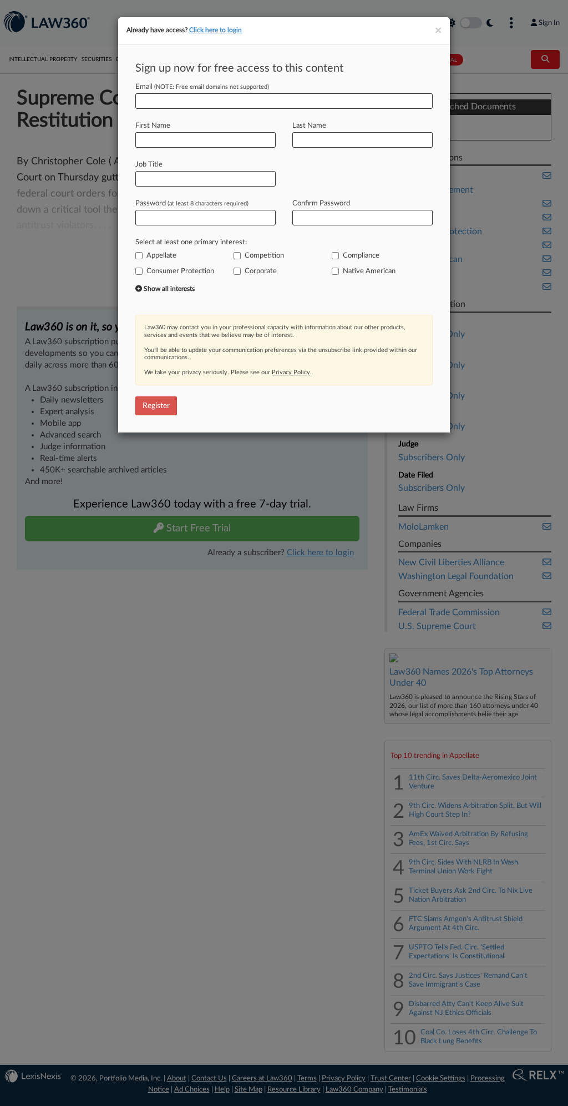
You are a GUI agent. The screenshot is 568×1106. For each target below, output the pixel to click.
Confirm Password (321, 203)
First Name (152, 125)
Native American (369, 271)
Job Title (149, 164)
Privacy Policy (291, 372)
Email (202, 87)
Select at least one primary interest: (191, 242)
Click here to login (215, 30)
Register (156, 406)
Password (191, 203)
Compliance (361, 255)
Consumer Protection (180, 271)
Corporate (261, 271)
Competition (264, 255)
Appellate (161, 255)
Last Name (309, 125)
